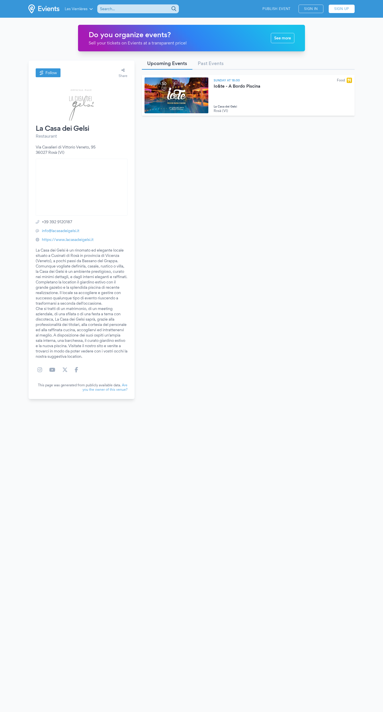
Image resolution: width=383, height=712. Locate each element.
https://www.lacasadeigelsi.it (68, 239)
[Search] (173, 8)
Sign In (311, 9)
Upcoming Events (167, 63)
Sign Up (341, 9)
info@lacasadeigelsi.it (60, 230)
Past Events (211, 63)
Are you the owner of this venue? (104, 387)
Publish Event (276, 9)
